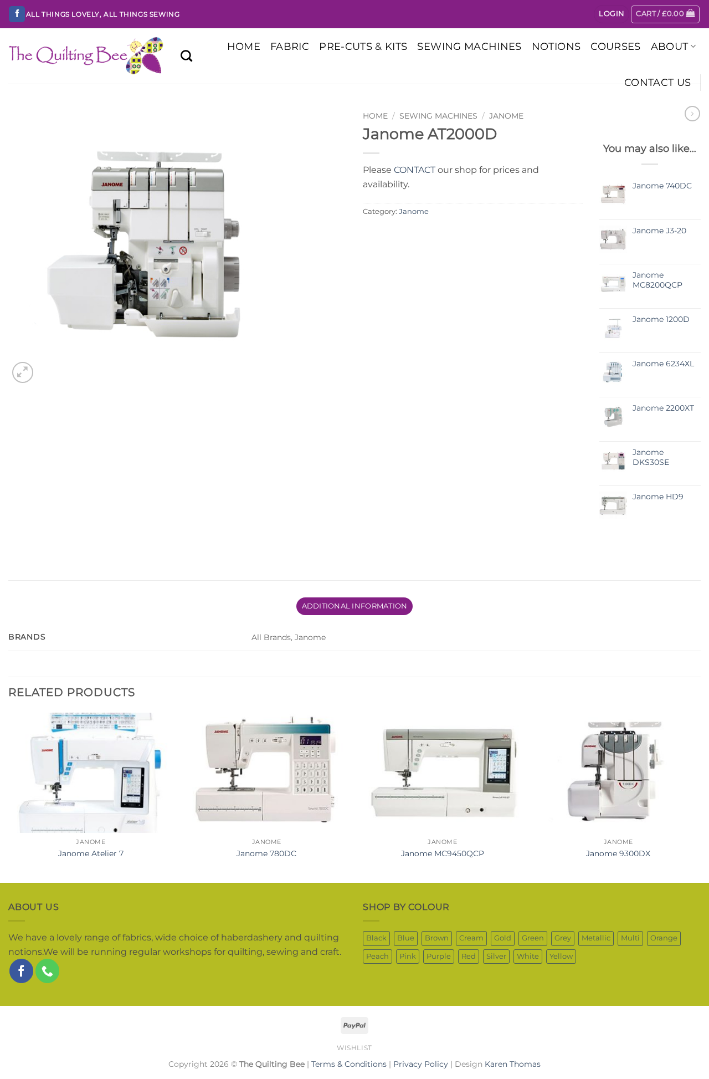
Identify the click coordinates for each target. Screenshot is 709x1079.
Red (468, 956)
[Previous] (9, 797)
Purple (439, 956)
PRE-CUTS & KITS (363, 46)
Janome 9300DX (618, 853)
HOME (243, 46)
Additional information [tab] (355, 606)
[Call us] (47, 971)
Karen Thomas (513, 1064)
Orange (663, 938)
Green (533, 938)
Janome (506, 115)
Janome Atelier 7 (91, 853)
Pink (407, 956)
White (528, 956)
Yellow (561, 956)
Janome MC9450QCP (442, 853)
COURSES (615, 46)
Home (375, 115)
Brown (437, 938)
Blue (405, 938)
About (670, 46)
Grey (562, 938)
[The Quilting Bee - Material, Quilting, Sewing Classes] (86, 56)
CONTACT (414, 170)
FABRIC (289, 46)
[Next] (700, 797)
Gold (502, 938)
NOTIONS (556, 46)
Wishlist (354, 1048)
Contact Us (657, 82)
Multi (630, 938)
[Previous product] (692, 113)
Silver (496, 956)
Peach (377, 956)
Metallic (596, 938)
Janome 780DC (266, 853)
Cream (471, 938)
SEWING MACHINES (469, 46)
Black (376, 938)
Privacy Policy (420, 1064)
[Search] (186, 55)
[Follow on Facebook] (17, 14)
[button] (611, 14)
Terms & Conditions (349, 1064)
